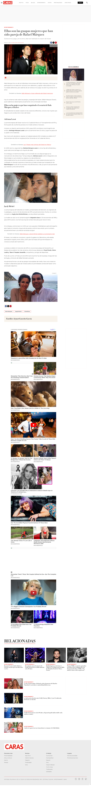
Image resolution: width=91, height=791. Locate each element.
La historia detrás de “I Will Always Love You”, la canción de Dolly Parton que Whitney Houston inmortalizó (74, 84)
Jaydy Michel (18, 311)
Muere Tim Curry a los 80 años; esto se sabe (73, 102)
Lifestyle (21, 2)
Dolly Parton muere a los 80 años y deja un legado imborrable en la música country (43, 713)
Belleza (33, 2)
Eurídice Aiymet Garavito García (17, 42)
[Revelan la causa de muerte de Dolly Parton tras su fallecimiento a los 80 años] (35, 655)
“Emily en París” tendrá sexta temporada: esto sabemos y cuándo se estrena (72, 108)
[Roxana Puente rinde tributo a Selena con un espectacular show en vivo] (14, 655)
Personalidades (58, 2)
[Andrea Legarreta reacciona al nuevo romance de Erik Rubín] (13, 727)
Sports (49, 2)
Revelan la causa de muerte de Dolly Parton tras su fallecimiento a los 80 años (34, 667)
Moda (27, 2)
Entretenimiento (41, 2)
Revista (80, 2)
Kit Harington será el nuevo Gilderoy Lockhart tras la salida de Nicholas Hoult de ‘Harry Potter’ (55, 668)
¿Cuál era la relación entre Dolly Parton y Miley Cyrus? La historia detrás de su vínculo (42, 698)
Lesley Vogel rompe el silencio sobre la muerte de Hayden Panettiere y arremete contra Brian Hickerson (40, 684)
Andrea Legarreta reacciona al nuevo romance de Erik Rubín (41, 728)
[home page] (7, 2)
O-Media (48, 753)
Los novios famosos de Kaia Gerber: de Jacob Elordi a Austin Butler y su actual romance (74, 114)
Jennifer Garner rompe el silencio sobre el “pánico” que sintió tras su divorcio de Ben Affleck (74, 97)
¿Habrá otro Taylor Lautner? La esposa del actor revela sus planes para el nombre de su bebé (74, 90)
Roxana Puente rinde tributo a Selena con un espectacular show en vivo (13, 667)
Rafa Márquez (8, 311)
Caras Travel (68, 2)
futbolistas (27, 311)
